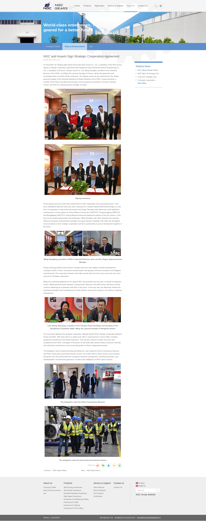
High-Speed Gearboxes (72, 496)
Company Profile (49, 487)
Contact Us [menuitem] (143, 6)
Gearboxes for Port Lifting (73, 508)
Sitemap (46, 518)
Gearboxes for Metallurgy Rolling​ (76, 499)
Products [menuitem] (87, 6)
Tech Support (98, 493)
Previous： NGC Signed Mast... (56, 470)
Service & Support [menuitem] (115, 6)
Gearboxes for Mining (72, 505)
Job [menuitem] (91, 46)
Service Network (99, 490)
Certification (97, 496)
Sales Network (98, 487)
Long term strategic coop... (148, 77)
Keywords (141, 490)
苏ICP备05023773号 (106, 518)
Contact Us (118, 487)
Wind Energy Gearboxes (73, 487)
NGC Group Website (145, 494)
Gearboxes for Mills (71, 502)
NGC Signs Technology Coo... (149, 73)
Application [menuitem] (99, 6)
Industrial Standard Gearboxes (75, 493)
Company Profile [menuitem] (53, 46)
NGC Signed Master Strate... (148, 70)
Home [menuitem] (77, 6)
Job (44, 493)
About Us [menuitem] (131, 6)
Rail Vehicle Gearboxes (72, 490)
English (142, 483)
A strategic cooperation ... (147, 80)
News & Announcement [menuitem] (75, 46)
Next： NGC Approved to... (91, 470)
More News (142, 83)
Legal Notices (55, 518)
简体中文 (142, 486)
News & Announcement (52, 490)
